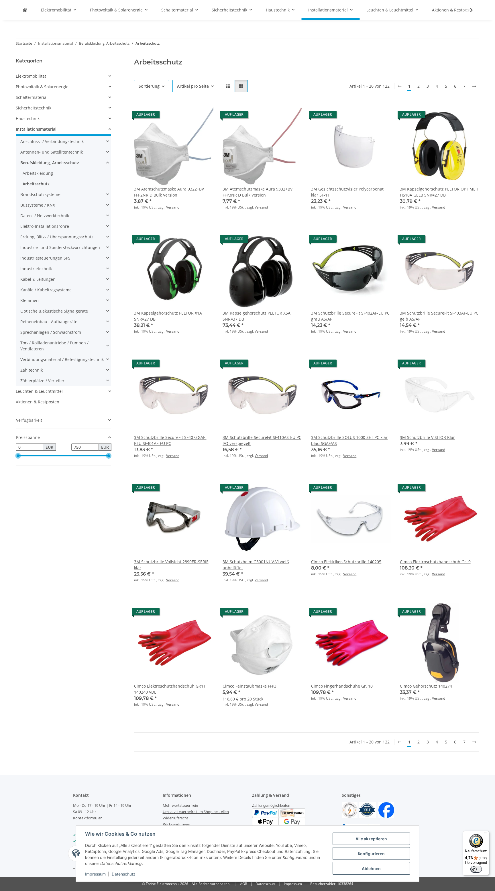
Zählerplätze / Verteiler (42, 380)
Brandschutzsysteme (40, 194)
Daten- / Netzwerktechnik (44, 215)
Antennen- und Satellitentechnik (51, 152)
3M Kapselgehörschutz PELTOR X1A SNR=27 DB (168, 316)
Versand (172, 207)
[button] (468, 10)
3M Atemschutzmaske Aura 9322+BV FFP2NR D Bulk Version (169, 192)
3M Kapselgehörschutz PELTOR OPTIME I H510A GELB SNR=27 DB (439, 192)
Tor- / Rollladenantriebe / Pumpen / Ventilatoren (54, 346)
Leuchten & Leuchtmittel (39, 391)
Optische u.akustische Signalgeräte (54, 311)
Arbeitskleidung (38, 173)
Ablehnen (371, 868)
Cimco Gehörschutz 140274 (426, 686)
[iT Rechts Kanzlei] (350, 810)
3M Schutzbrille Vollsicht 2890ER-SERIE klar (171, 564)
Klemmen (29, 300)
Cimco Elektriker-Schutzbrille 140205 (346, 561)
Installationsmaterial (36, 129)
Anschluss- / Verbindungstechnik (52, 141)
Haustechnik (28, 118)
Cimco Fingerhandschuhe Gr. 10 (342, 686)
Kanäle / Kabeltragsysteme (46, 290)
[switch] (476, 869)
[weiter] (474, 86)
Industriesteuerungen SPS (45, 258)
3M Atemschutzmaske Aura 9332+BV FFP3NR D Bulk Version (257, 192)
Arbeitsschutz (36, 184)
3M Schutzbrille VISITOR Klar (427, 437)
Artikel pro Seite (193, 86)
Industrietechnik (36, 268)
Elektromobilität (31, 76)
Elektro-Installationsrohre (44, 226)
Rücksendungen (176, 824)
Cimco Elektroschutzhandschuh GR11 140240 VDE (170, 689)
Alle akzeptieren (371, 838)
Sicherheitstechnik (33, 108)
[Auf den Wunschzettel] (203, 116)
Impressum (95, 874)
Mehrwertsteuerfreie (180, 805)
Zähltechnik (31, 370)
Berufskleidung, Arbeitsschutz (49, 162)
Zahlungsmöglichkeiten (271, 805)
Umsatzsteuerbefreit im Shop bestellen (196, 811)
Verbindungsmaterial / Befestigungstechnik (62, 359)
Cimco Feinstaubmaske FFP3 (249, 686)
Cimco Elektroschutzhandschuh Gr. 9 (435, 561)
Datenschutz (123, 874)
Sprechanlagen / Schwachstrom (50, 332)
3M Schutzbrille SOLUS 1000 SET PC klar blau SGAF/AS (349, 440)
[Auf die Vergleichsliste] (188, 116)
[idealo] (367, 810)
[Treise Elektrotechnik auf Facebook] (386, 810)
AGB (243, 883)
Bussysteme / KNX (37, 205)
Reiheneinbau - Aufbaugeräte (48, 321)
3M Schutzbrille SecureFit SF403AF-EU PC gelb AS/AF (439, 316)
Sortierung (149, 86)
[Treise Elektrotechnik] (25, 10)
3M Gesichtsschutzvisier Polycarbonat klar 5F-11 (347, 192)
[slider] (18, 455)
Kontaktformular (87, 818)
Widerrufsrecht (175, 818)
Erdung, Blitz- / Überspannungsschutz (56, 237)
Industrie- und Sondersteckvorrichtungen (60, 247)
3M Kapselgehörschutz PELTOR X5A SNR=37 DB (256, 316)
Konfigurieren (371, 853)
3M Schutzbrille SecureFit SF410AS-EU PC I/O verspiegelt (262, 440)
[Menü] (485, 834)
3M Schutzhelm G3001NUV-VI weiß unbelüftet (256, 564)
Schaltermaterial (32, 97)
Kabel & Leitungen (38, 279)
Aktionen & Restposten (37, 402)
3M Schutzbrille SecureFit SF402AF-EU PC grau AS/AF (350, 316)
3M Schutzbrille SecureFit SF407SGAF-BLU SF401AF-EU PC (170, 440)
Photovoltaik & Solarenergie (42, 86)
